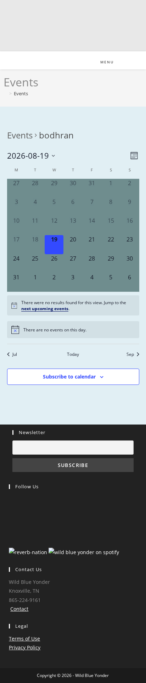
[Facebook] (10, 500)
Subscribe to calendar (69, 376)
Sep (130, 354)
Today (73, 354)
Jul (14, 354)
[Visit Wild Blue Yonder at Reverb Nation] (28, 551)
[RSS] (10, 534)
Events (21, 93)
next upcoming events (44, 308)
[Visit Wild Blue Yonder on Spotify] (84, 551)
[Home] (5, 93)
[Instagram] (10, 511)
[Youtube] (10, 523)
